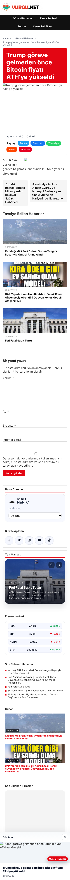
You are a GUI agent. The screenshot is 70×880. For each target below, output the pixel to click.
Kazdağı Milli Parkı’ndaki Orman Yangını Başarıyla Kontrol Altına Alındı (34, 671)
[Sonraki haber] (59, 565)
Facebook (38, 143)
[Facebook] (9, 540)
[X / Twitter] (19, 540)
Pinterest (25, 149)
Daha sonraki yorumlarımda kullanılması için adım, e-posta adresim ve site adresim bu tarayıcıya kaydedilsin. (32, 462)
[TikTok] (49, 540)
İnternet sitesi (12, 439)
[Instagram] (29, 540)
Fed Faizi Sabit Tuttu (19, 686)
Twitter (23, 143)
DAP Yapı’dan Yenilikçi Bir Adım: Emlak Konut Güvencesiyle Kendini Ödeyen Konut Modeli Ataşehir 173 (32, 680)
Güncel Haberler (23, 18)
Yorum (8, 378)
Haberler (7, 38)
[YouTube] (39, 540)
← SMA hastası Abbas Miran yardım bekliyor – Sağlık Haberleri (15, 193)
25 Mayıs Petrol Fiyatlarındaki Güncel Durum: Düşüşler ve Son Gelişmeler (33, 696)
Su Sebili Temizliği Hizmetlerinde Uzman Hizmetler (36, 690)
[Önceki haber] (51, 565)
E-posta (9, 425)
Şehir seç (14, 508)
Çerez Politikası (42, 26)
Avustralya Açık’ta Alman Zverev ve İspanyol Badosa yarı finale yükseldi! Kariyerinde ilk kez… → (47, 191)
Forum (22, 26)
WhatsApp (53, 143)
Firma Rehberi (48, 18)
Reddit (12, 149)
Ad (6, 411)
